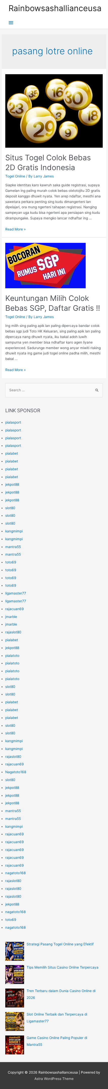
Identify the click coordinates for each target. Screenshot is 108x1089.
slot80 (10, 508)
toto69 (10, 562)
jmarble (11, 617)
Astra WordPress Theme (54, 1079)
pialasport (13, 422)
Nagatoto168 (15, 772)
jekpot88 (12, 484)
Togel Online (15, 176)
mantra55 (13, 547)
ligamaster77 (15, 593)
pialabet (11, 453)
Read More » (15, 229)
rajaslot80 (13, 632)
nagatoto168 (15, 873)
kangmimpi (14, 531)
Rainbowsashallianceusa (55, 8)
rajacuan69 (14, 609)
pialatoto (12, 656)
